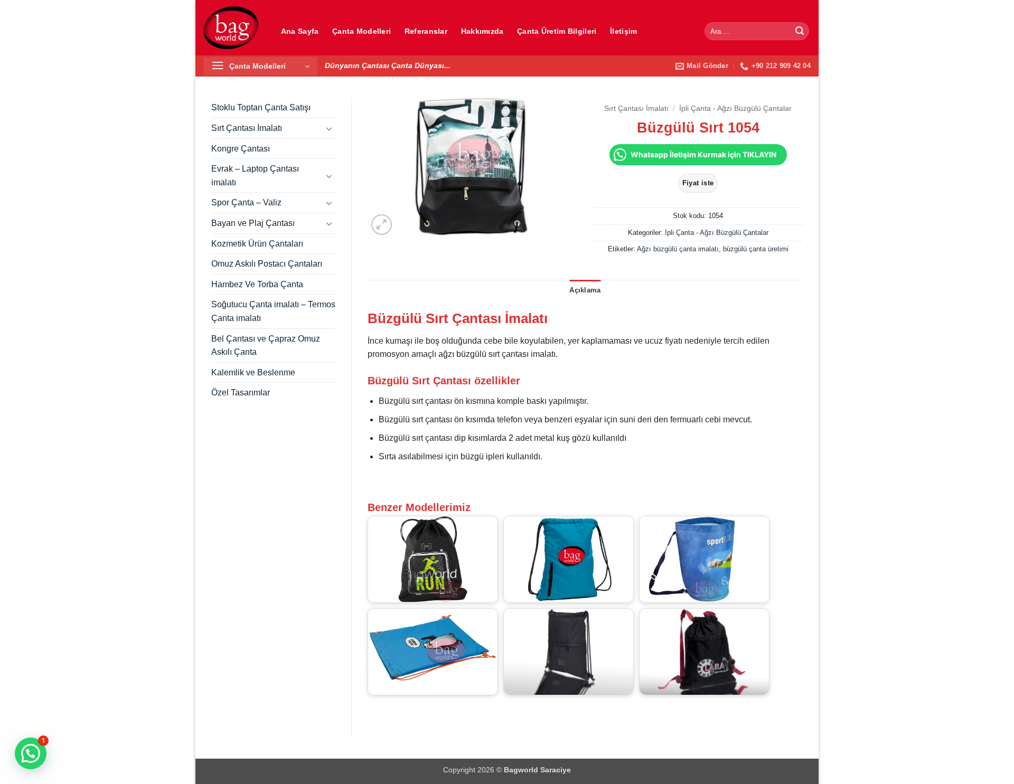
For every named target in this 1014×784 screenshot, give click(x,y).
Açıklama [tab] (584, 290)
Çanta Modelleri (361, 31)
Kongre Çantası (240, 148)
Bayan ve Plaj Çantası (253, 223)
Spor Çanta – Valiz (246, 202)
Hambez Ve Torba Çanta (257, 284)
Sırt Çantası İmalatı (246, 128)
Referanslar (426, 31)
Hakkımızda (482, 31)
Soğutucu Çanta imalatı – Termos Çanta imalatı (273, 311)
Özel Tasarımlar (240, 392)
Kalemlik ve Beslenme (253, 372)
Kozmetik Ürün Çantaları (257, 243)
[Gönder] (800, 31)
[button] (260, 66)
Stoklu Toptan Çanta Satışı (261, 107)
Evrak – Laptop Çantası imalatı (255, 175)
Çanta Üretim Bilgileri (556, 31)
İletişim (623, 31)
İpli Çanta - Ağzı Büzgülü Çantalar (735, 108)
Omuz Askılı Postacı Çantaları (266, 263)
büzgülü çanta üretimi (755, 249)
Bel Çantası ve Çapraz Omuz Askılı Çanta (265, 345)
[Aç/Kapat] (329, 128)
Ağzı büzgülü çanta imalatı (678, 249)
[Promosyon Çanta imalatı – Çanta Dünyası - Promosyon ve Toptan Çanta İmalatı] (230, 27)
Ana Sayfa (300, 31)
